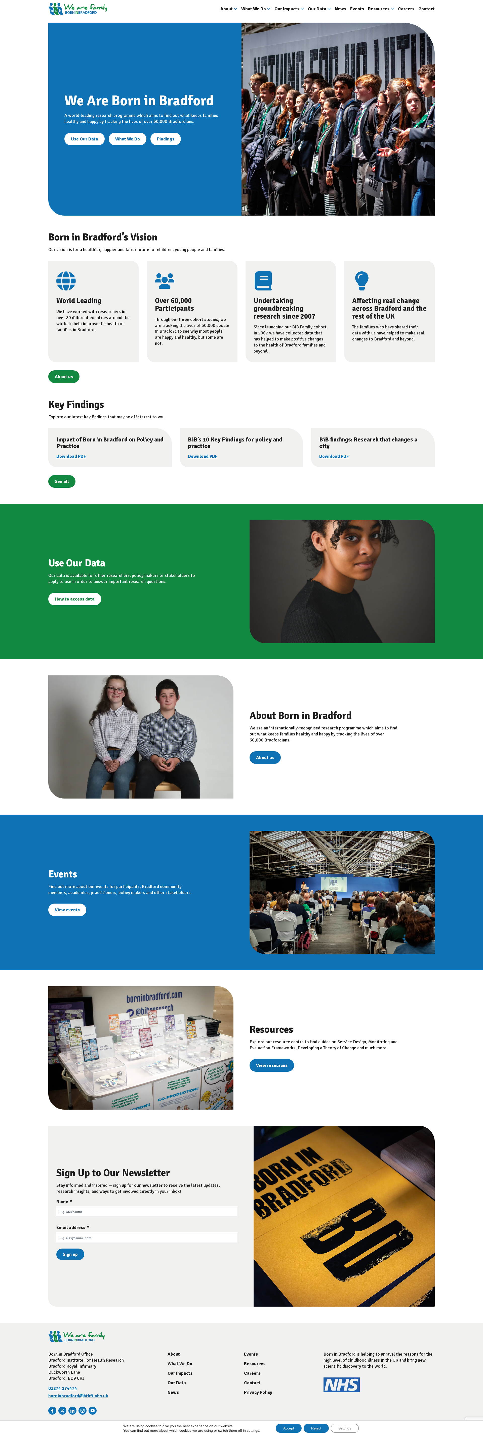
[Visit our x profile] (62, 1411)
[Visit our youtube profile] (93, 1411)
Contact (426, 9)
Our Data (317, 9)
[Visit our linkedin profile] (72, 1411)
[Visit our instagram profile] (82, 1411)
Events (357, 9)
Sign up (70, 1254)
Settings (344, 1428)
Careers (406, 9)
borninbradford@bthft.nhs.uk (78, 1396)
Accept (288, 1428)
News (340, 9)
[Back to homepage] (77, 9)
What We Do (253, 9)
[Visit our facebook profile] (52, 1411)
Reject (316, 1428)
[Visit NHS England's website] (342, 1391)
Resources (378, 9)
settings (253, 1430)
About (226, 9)
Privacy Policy (258, 1392)
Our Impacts (286, 9)
